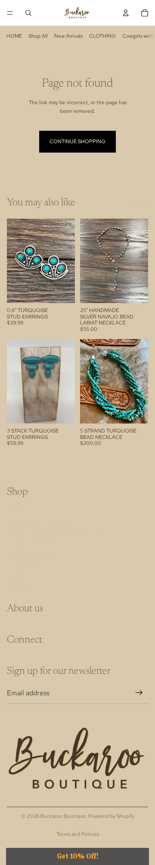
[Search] (28, 12)
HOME (14, 36)
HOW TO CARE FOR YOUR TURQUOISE (54, 533)
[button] (77, 856)
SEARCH (17, 511)
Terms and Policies (77, 834)
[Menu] (10, 13)
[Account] (125, 12)
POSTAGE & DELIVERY (34, 556)
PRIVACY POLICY (28, 590)
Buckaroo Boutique (63, 816)
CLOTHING (102, 36)
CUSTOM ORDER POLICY (38, 544)
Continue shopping (77, 141)
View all (139, 203)
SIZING (15, 578)
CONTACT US (23, 567)
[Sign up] (139, 693)
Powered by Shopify (111, 816)
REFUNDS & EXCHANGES (38, 522)
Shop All (38, 36)
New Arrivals (68, 36)
